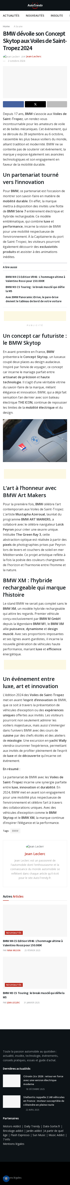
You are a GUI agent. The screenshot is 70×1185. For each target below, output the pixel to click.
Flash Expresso (20, 1135)
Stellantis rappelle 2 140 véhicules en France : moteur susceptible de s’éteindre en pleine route (44, 1100)
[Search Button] (65, 5)
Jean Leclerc (33, 56)
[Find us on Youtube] (9, 1169)
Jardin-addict (34, 1131)
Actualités (11, 15)
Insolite (57, 15)
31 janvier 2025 (31, 1002)
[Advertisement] (35, 316)
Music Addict (57, 1135)
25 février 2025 (32, 950)
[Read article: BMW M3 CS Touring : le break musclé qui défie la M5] (35, 973)
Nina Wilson (13, 950)
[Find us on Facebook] (4, 1169)
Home (6, 26)
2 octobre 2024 (16, 61)
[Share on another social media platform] (57, 104)
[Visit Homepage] (35, 5)
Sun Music (39, 1135)
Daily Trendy (32, 1126)
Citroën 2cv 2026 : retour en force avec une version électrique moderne (43, 1080)
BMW (15, 830)
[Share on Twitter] (35, 104)
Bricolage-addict (13, 1131)
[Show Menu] (4, 5)
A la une (18, 26)
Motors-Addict (12, 1126)
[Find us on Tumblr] (14, 1169)
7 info (6, 1139)
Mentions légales (13, 1144)
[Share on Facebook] (13, 104)
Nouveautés (35, 15)
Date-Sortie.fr (51, 1126)
